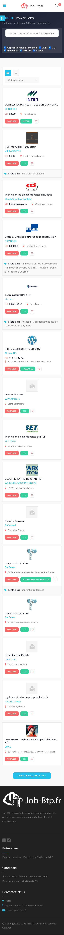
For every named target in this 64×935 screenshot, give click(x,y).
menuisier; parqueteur (33, 173)
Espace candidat (11, 881)
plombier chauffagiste (17, 655)
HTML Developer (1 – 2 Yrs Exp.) (22, 349)
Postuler (11, 121)
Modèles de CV (29, 881)
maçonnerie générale (17, 563)
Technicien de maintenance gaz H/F (25, 436)
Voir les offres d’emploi (14, 876)
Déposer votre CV (37, 876)
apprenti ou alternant (33, 589)
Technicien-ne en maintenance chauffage (28, 194)
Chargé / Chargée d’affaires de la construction (30, 236)
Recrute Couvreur (15, 521)
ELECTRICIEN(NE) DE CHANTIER (24, 478)
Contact (6, 927)
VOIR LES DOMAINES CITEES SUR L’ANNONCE (31, 104)
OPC (29, 325)
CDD (44, 47)
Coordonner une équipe (45, 321)
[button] (57, 6)
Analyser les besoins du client (21, 267)
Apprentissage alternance (21, 47)
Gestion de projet (15, 325)
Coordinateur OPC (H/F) (18, 295)
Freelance (12, 50)
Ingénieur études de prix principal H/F (26, 697)
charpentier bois (14, 394)
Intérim (27, 50)
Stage (39, 50)
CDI (53, 47)
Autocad (43, 267)
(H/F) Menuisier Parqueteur (20, 146)
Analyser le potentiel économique (39, 263)
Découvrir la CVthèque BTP (38, 857)
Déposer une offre (12, 857)
